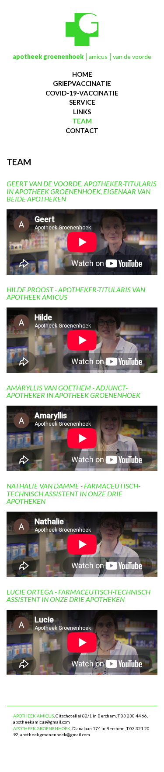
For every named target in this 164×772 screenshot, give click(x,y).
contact (82, 130)
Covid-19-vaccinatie (82, 93)
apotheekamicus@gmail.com (41, 721)
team (82, 121)
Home (82, 74)
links (82, 112)
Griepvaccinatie (82, 83)
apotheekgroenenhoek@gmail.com (55, 734)
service (82, 102)
